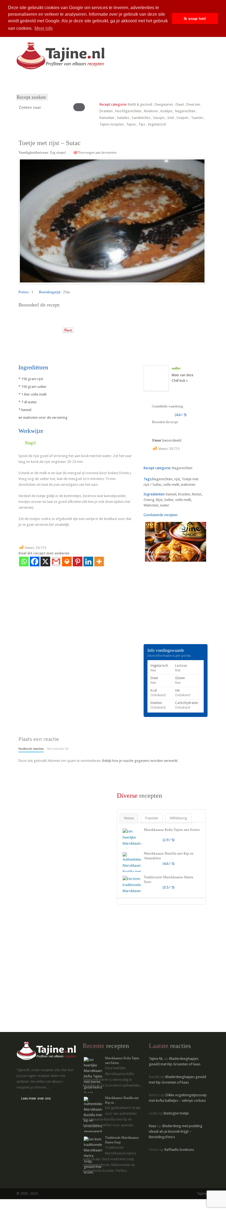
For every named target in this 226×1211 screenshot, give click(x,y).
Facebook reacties (31, 749)
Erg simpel (58, 152)
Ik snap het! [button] (195, 18)
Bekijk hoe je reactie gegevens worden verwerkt (139, 761)
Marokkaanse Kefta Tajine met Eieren (172, 830)
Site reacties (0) (57, 749)
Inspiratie (77, 81)
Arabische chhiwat (135, 81)
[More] (99, 561)
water (164, 505)
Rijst (159, 500)
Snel (170, 118)
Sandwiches (141, 118)
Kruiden (184, 494)
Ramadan (106, 118)
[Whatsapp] (24, 561)
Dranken (106, 111)
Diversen (193, 104)
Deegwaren (164, 104)
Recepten (38, 81)
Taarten (197, 118)
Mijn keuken (57, 81)
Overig (149, 500)
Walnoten (151, 505)
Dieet (180, 104)
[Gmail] (56, 561)
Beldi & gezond (140, 104)
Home (23, 81)
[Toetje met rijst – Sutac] (112, 221)
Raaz (152, 1126)
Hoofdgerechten (128, 111)
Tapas (131, 124)
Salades (123, 118)
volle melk (171, 484)
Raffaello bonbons (179, 1150)
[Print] (56, 328)
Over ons (95, 81)
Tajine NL (156, 1059)
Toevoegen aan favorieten (97, 152)
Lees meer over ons (36, 1098)
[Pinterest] (77, 561)
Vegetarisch (157, 124)
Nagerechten (185, 111)
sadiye (176, 368)
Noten (196, 494)
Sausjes (159, 118)
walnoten (188, 484)
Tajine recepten (111, 124)
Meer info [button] (43, 28)
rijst (177, 479)
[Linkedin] (88, 561)
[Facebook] (34, 561)
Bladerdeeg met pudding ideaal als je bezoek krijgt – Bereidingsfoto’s (175, 1131)
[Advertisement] (82, 348)
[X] (45, 561)
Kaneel (171, 494)
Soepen (182, 118)
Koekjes (166, 111)
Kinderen (151, 111)
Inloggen (159, 81)
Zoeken (111, 81)
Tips (141, 124)
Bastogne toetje (176, 1113)
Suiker (169, 500)
